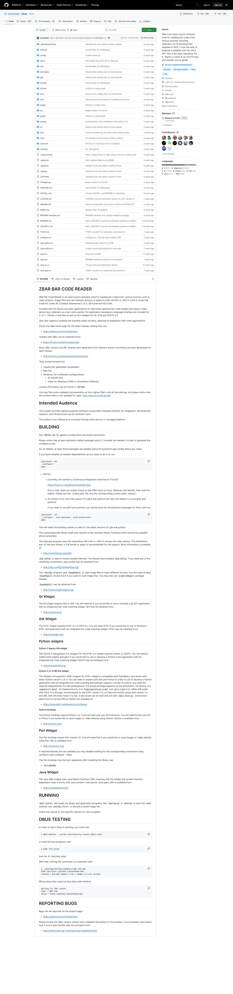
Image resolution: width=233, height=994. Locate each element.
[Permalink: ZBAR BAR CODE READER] (37, 289)
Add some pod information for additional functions (107, 99)
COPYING (44, 177)
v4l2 (165, 74)
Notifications (188, 14)
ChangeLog (45, 182)
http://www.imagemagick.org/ (58, 589)
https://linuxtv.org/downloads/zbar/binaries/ (65, 356)
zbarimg (44, 149)
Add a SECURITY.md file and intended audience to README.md (78, 38)
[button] (149, 461)
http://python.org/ (52, 723)
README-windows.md (50, 215)
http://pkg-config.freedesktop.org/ (61, 567)
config (43, 55)
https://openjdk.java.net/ (55, 787)
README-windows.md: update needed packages (107, 215)
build (105, 160)
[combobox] (123, 30)
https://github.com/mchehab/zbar (60, 331)
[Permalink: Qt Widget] (37, 596)
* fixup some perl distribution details (101, 265)
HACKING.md (46, 188)
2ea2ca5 (123, 38)
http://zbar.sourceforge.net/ (97, 395)
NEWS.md (44, 210)
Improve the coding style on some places (103, 72)
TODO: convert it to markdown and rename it (105, 232)
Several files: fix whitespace (97, 50)
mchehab (13, 13)
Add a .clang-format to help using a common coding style (110, 154)
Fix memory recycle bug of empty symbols (104, 138)
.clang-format (46, 154)
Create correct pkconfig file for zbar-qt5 (103, 248)
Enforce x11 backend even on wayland (102, 143)
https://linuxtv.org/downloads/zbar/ (61, 342)
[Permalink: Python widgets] (37, 641)
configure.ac (45, 237)
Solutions (31, 5)
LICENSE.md (46, 199)
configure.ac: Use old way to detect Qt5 (103, 237)
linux (193, 69)
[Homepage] (6, 5)
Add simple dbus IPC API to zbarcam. (102, 61)
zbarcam (44, 143)
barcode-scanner (181, 69)
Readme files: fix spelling (96, 210)
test (42, 132)
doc (42, 66)
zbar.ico (43, 254)
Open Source (64, 5)
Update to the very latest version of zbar (103, 165)
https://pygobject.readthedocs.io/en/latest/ (65, 704)
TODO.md (44, 232)
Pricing (95, 5)
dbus (42, 61)
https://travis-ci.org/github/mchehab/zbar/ (69, 485)
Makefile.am (45, 204)
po (41, 110)
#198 (111, 160)
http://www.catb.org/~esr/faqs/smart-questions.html (70, 930)
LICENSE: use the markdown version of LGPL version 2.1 (110, 199)
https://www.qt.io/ (52, 612)
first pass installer (93, 254)
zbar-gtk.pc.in (46, 243)
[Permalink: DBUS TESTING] (37, 819)
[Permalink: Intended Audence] (37, 403)
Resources (46, 5)
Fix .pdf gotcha (92, 149)
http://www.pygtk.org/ (54, 665)
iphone (43, 88)
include (43, 83)
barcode (167, 69)
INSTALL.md (45, 193)
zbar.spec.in (45, 270)
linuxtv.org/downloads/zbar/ (178, 65)
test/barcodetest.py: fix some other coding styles (107, 132)
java (42, 94)
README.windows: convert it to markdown (104, 259)
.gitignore (44, 160)
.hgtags (43, 171)
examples (44, 72)
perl (42, 99)
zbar (24, 13)
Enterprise (80, 5)
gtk (41, 77)
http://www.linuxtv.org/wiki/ (57, 553)
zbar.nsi (43, 259)
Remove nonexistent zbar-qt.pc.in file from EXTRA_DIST (110, 204)
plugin (43, 105)
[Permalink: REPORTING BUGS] (37, 903)
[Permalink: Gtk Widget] (37, 619)
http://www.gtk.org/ (53, 634)
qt (41, 127)
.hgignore (44, 165)
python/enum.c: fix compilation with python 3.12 (106, 121)
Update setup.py (92, 55)
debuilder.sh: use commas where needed (103, 44)
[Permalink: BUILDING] (37, 427)
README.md (45, 221)
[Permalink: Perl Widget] (37, 730)
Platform (16, 5)
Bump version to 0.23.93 (96, 110)
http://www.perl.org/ (53, 746)
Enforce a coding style (95, 88)
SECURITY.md (46, 226)
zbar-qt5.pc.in (46, 248)
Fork (205, 14)
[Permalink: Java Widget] (37, 772)
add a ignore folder (93, 160)
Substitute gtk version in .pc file (99, 243)
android (43, 50)
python (43, 121)
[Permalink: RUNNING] (37, 795)
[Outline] (153, 279)
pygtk (43, 116)
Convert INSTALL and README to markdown (105, 193)
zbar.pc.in (44, 265)
